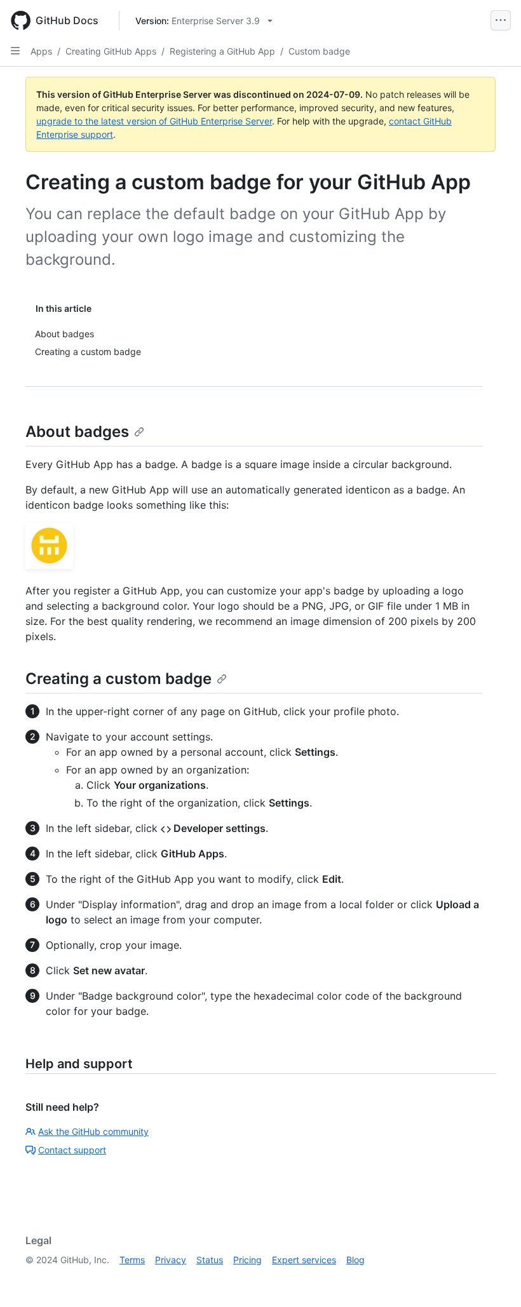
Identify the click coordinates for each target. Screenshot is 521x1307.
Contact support (72, 1149)
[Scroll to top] (493, 1279)
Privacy (170, 1259)
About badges (77, 431)
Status (209, 1259)
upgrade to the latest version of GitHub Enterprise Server (154, 121)
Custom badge (319, 51)
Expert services (304, 1259)
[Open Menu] (501, 20)
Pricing (247, 1259)
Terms (132, 1259)
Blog (355, 1259)
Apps (41, 51)
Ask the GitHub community (93, 1131)
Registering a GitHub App (222, 51)
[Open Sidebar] (15, 51)
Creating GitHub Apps (110, 51)
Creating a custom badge (118, 678)
